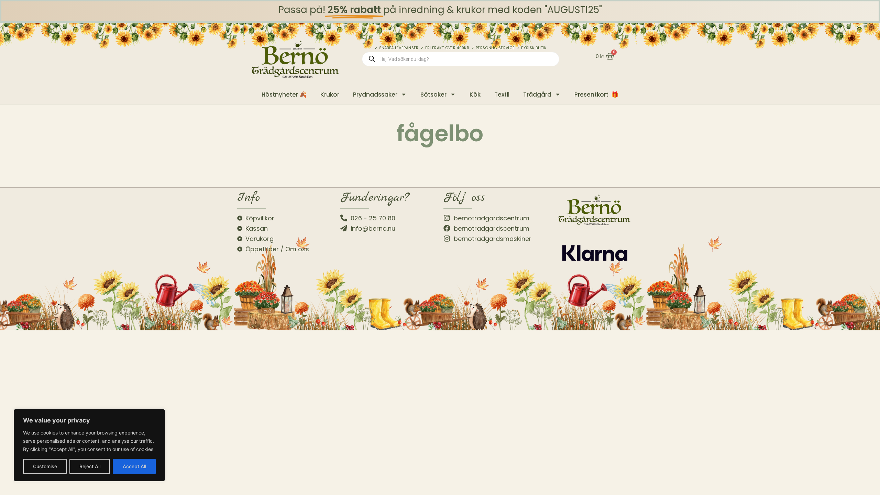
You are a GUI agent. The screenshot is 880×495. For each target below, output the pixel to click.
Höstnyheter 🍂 (284, 94)
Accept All (134, 466)
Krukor (329, 94)
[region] (89, 445)
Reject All (89, 466)
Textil (501, 94)
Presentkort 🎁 (596, 94)
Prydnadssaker (375, 94)
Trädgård (537, 94)
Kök (475, 94)
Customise (45, 466)
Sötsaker (433, 94)
